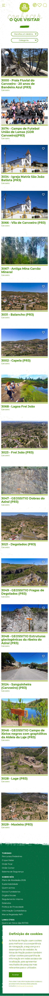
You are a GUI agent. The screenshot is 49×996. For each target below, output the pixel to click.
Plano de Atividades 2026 (14, 880)
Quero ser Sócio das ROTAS (15, 923)
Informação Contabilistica (14, 910)
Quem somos (8, 888)
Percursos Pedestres (12, 856)
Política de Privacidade (13, 907)
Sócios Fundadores (11, 891)
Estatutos (6, 903)
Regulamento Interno (12, 899)
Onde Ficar (7, 864)
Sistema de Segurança (12, 871)
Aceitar (15, 974)
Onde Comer (8, 868)
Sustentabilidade (10, 884)
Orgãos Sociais (9, 895)
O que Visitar (8, 860)
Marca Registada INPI (12, 914)
